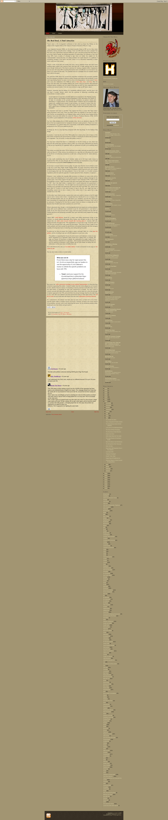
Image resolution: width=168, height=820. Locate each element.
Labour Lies (106, 652)
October (108, 407)
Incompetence (106, 636)
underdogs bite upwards (111, 183)
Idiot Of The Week (107, 630)
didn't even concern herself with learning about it (71, 221)
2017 (106, 399)
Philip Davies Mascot (108, 710)
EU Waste (105, 603)
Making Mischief (107, 675)
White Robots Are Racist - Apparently (113, 195)
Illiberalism (69, 314)
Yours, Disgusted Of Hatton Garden (114, 421)
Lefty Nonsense (107, 658)
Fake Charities (106, 604)
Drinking (105, 577)
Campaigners (106, 534)
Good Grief (105, 612)
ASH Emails (106, 501)
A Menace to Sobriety (110, 315)
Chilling (105, 542)
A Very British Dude (110, 350)
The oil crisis (107, 210)
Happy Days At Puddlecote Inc (113, 458)
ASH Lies (105, 503)
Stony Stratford (106, 765)
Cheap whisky (108, 184)
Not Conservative (109, 245)
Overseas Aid (106, 704)
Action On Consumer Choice (110, 497)
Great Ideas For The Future (109, 615)
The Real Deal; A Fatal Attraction (60, 40)
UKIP (104, 783)
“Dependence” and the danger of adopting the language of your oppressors (112, 299)
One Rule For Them (108, 700)
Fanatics (105, 606)
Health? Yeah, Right (110, 456)
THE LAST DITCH (109, 173)
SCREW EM (106, 741)
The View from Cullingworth (112, 255)
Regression (107, 141)
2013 (106, 477)
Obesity (105, 697)
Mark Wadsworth (109, 239)
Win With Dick (106, 796)
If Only (104, 632)
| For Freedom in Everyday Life (112, 187)
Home (47, 33)
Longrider (107, 140)
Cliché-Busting (106, 545)
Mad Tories (105, 673)
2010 (106, 484)
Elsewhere (105, 588)
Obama (105, 695)
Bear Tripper (106, 516)
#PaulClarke (106, 494)
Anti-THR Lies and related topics (113, 297)
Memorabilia (106, 682)
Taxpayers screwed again (109, 774)
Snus (104, 758)
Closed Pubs (108, 213)
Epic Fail (105, 593)
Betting (105, 518)
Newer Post (48, 411)
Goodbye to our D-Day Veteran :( (112, 367)
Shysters (105, 746)
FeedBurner (116, 125)
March (107, 466)
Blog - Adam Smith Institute (112, 160)
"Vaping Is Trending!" (111, 454)
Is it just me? (106, 639)
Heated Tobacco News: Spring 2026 (112, 200)
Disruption (105, 571)
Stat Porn (105, 761)
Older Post (96, 411)
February (108, 468)
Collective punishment (108, 547)
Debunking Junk (107, 568)
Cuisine (105, 560)
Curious (105, 562)
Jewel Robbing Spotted (108, 645)
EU (104, 595)
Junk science (106, 647)
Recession (105, 728)
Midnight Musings (109, 292)
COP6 (104, 549)
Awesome (105, 509)
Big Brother (106, 521)
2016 (106, 401)
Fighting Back (106, 608)
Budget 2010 (106, 532)
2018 (106, 397)
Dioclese (107, 208)
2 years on (107, 240)
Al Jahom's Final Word (110, 266)
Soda (104, 759)
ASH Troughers (107, 507)
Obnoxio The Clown (110, 330)
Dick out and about (107, 569)
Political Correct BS (107, 715)
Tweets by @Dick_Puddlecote (110, 78)
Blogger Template (113, 815)
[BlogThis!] (49, 307)
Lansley (105, 654)
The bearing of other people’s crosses (113, 205)
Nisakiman (107, 325)
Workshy (105, 798)
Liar (104, 662)
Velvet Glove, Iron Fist (110, 178)
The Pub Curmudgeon (110, 218)
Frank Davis (108, 229)
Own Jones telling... (109, 305)
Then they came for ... (108, 776)
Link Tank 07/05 (109, 452)
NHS (104, 691)
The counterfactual (109, 223)
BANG (104, 512)
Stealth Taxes (106, 763)
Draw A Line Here (110, 434)
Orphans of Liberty (109, 282)
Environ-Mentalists (107, 592)
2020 (106, 392)
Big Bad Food (106, 520)
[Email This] (48, 307)
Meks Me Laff (106, 678)
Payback (105, 708)
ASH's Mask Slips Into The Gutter (113, 436)
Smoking (105, 752)
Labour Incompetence (108, 651)
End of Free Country (108, 590)
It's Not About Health (108, 641)
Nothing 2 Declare (109, 366)
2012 (106, 479)
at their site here (77, 117)
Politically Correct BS (108, 717)
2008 (106, 488)
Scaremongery (106, 739)
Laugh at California (107, 656)
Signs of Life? (106, 750)
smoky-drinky (106, 756)
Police (104, 713)
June (107, 415)
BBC (104, 514)
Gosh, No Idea (109, 446)
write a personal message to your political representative (72, 284)
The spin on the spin (109, 288)
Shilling (105, 743)
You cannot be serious (108, 803)
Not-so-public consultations (109, 693)
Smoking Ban (106, 754)
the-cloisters (118, 814)
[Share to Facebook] (53, 307)
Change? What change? (109, 536)
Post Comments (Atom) (57, 414)
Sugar (104, 770)
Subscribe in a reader (108, 84)
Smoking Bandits (108, 326)
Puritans (105, 722)
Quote (104, 726)
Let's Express (108, 277)
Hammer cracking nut (108, 621)
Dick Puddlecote (67, 7)
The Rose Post (108, 320)
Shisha (105, 745)
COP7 (104, 551)
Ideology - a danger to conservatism (112, 321)
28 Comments (66, 312)
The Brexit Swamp (109, 312)
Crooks (105, 558)
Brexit (104, 529)
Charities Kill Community (109, 540)
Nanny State (106, 687)
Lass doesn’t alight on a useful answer (113, 157)
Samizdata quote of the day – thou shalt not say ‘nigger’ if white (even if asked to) (112, 135)
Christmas (105, 544)
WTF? (104, 802)
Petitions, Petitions (109, 293)
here (96, 80)
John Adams (108, 361)
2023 (106, 388)
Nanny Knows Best (110, 194)
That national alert (109, 179)
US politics (105, 787)
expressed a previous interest (87, 296)
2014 (106, 475)
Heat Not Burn (108, 198)
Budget (105, 531)
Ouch (104, 702)
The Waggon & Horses (110, 214)
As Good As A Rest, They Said (111, 262)
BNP (104, 527)
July (107, 413)
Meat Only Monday (107, 676)
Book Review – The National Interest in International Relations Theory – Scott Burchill (113, 374)
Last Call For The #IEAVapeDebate (114, 427)
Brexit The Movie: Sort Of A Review (114, 441)
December (108, 403)
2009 (106, 486)
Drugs (104, 582)
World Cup (105, 800)
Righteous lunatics (107, 734)
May (107, 418)
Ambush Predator (109, 144)
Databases (105, 566)
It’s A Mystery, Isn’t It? (109, 283)
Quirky (104, 724)
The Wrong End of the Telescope (113, 444)
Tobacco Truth (108, 271)
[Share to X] (51, 307)
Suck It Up (105, 769)
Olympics (105, 698)
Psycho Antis (106, 721)
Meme (104, 680)
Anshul (119, 815)
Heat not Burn (106, 627)
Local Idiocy (106, 671)
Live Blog (105, 669)
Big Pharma (106, 523)
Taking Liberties (109, 234)
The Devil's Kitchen (110, 304)
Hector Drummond (109, 249)
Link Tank (105, 667)
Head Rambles (108, 203)
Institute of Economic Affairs (112, 151)
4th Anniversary (108, 230)
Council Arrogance (107, 556)
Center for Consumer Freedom (112, 336)
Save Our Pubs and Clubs (109, 737)
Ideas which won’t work (110, 357)
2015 (106, 473)
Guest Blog (105, 617)
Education (105, 586)
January (108, 470)
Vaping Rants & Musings (111, 244)
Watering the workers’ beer (111, 219)
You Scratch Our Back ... (111, 419)
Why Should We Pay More (109, 792)
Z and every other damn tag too (110, 805)
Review (105, 730)
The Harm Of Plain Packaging (113, 429)
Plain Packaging (107, 711)
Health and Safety (107, 623)
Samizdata (107, 132)
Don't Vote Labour (107, 575)
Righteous (105, 732)
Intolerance (106, 638)
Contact (60, 33)
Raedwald (107, 287)
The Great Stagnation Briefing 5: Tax (112, 152)
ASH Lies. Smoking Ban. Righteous (111, 505)
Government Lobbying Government (111, 614)
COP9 (104, 555)
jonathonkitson (108, 371)
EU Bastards (106, 597)
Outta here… (108, 267)
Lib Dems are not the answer (110, 663)
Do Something (54, 314)
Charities (105, 538)
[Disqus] (72, 341)
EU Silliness (63, 314)
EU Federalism (106, 599)
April (107, 464)
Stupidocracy (106, 767)
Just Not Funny (106, 649)
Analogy (105, 499)
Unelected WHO (107, 785)
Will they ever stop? (108, 794)
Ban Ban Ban (106, 510)
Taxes (104, 772)
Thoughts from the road (110, 174)
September (109, 409)
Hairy (104, 619)
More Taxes (106, 686)
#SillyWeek (106, 496)
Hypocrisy (105, 628)
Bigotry (105, 525)
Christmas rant (108, 316)
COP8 (104, 553)
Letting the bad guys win (109, 660)
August (108, 411)
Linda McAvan (59, 217)
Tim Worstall (108, 156)
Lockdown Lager (108, 278)
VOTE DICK (106, 789)
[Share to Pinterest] (54, 307)
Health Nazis (106, 625)
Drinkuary (105, 579)
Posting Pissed (106, 719)
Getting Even (106, 610)
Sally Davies (106, 735)
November (108, 405)
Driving (105, 580)
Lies (104, 665)
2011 (106, 482)
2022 (106, 390)
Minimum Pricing (107, 684)
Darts (104, 564)
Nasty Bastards (106, 689)
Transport (105, 781)
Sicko (104, 748)
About (53, 33)
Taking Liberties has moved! (111, 235)
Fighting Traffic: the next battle (111, 362)
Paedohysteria (106, 706)
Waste (104, 790)
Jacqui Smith (106, 643)
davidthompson (109, 261)
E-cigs (59, 314)
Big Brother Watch (109, 167)
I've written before (70, 246)
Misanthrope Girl (109, 356)
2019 (106, 395)
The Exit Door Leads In (110, 378)
